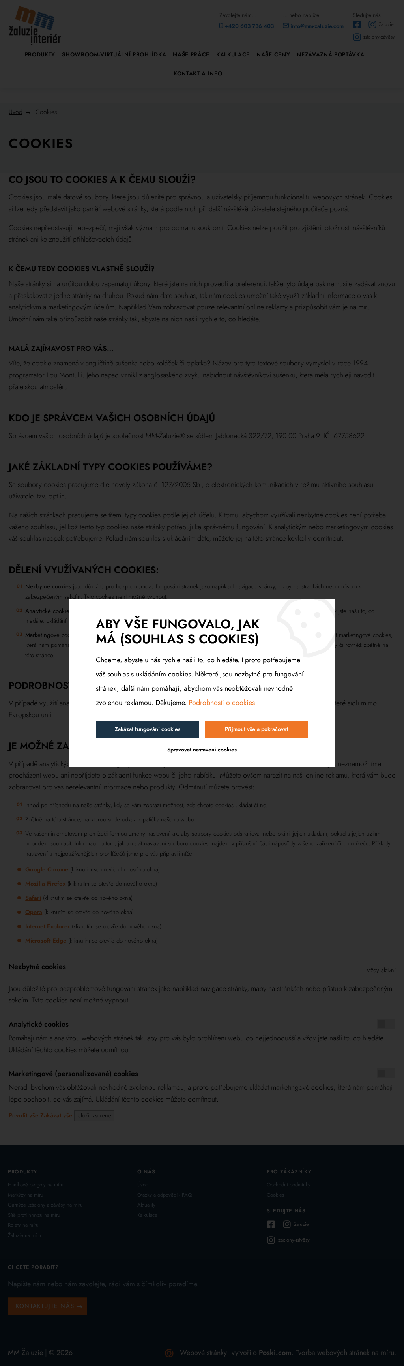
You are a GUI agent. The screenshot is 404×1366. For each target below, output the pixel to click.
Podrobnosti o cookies (222, 702)
